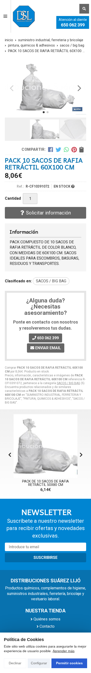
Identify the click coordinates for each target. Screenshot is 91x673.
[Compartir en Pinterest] (74, 149)
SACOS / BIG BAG (68, 383)
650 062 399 (73, 24)
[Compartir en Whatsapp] (66, 149)
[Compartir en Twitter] (58, 149)
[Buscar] (84, 9)
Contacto (47, 626)
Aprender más (63, 651)
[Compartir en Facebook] (50, 149)
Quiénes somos (46, 619)
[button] (44, 112)
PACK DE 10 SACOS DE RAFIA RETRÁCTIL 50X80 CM (45, 483)
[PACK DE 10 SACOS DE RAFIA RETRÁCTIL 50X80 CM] (45, 446)
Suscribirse (45, 557)
